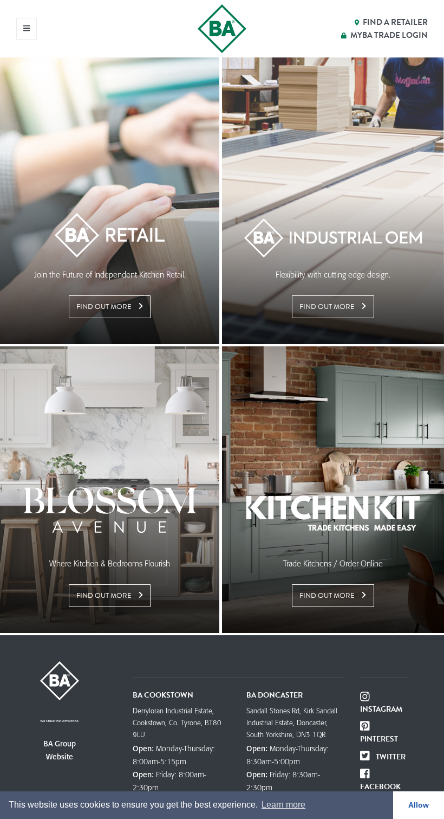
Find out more (104, 306)
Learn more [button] (283, 804)
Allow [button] (418, 805)
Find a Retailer (395, 22)
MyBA (389, 35)
